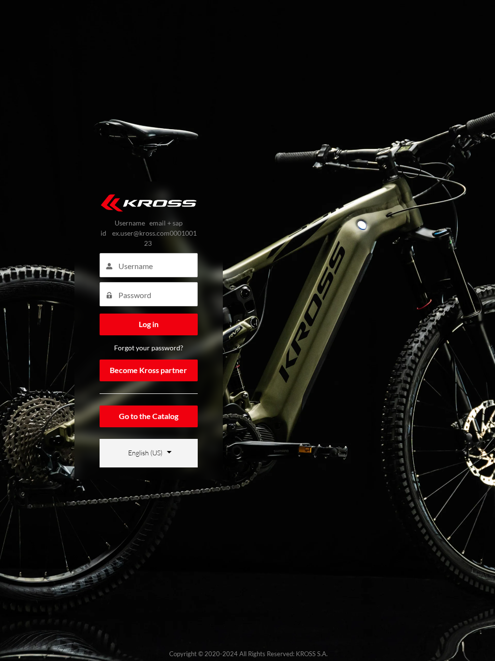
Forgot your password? (148, 348)
